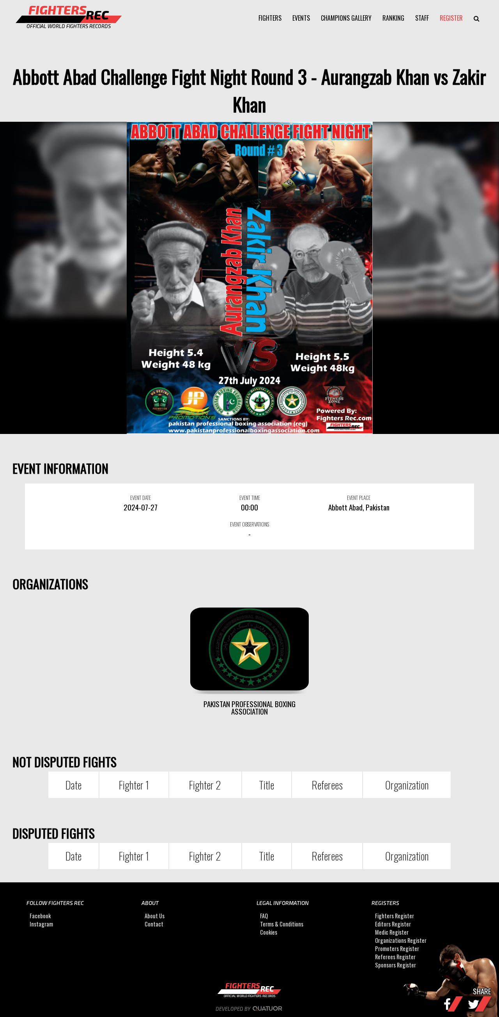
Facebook (40, 915)
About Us (155, 915)
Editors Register (393, 924)
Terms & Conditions (281, 924)
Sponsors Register (395, 965)
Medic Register (392, 932)
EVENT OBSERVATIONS (249, 524)
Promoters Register (397, 948)
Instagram (41, 924)
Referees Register (395, 956)
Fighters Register (394, 915)
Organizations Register (400, 940)
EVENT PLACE (358, 497)
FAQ (264, 915)
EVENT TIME (249, 497)
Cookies (268, 932)
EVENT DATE (140, 497)
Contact (154, 924)
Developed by (233, 1009)
